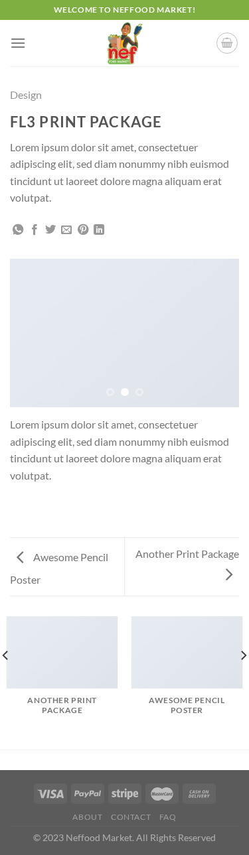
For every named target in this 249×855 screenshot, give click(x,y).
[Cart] (227, 43)
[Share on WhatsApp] (18, 230)
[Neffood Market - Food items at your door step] (125, 43)
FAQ (168, 817)
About (87, 817)
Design (26, 94)
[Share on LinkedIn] (99, 230)
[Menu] (18, 43)
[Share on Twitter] (50, 230)
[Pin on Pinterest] (83, 230)
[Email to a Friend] (66, 230)
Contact (131, 817)
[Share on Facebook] (34, 230)
